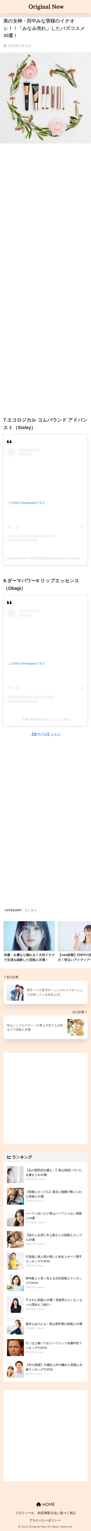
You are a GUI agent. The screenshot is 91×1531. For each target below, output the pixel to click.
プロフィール (24, 1513)
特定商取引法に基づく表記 (57, 1513)
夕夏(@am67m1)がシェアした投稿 (45, 719)
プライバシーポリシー (45, 1520)
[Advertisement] (45, 196)
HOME (48, 1504)
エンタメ (30, 910)
